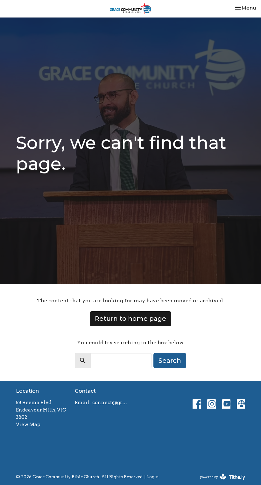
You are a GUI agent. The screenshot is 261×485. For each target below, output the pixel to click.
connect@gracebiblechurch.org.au (109, 402)
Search (170, 360)
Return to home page (130, 318)
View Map (28, 424)
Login (152, 476)
